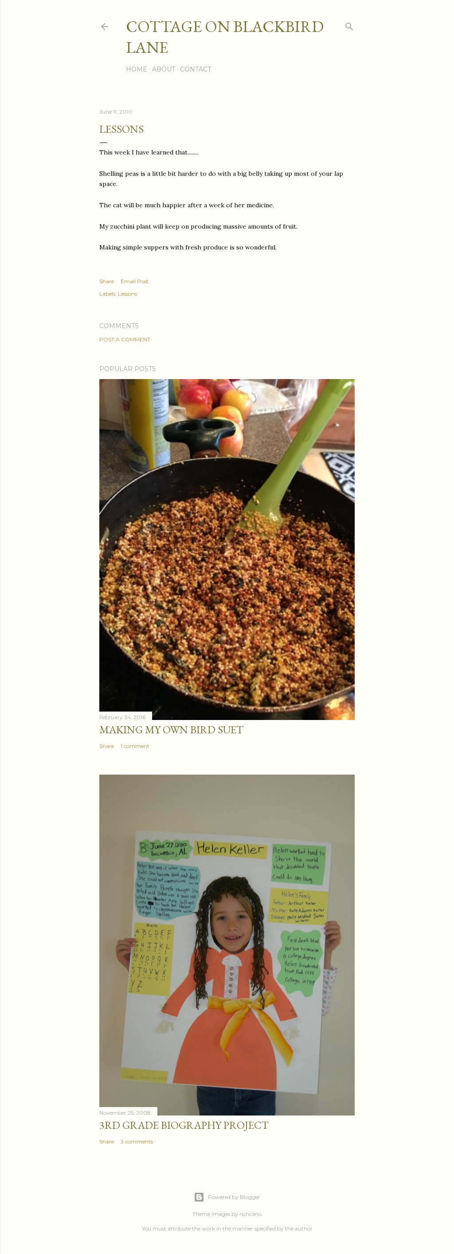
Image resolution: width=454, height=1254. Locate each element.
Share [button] (106, 281)
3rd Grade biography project (184, 1125)
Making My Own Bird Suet (171, 729)
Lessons (127, 293)
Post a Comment (124, 339)
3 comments (137, 1141)
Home (136, 69)
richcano (250, 1213)
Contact (195, 69)
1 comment (135, 746)
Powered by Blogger (234, 1197)
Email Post (135, 281)
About (163, 69)
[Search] (349, 24)
